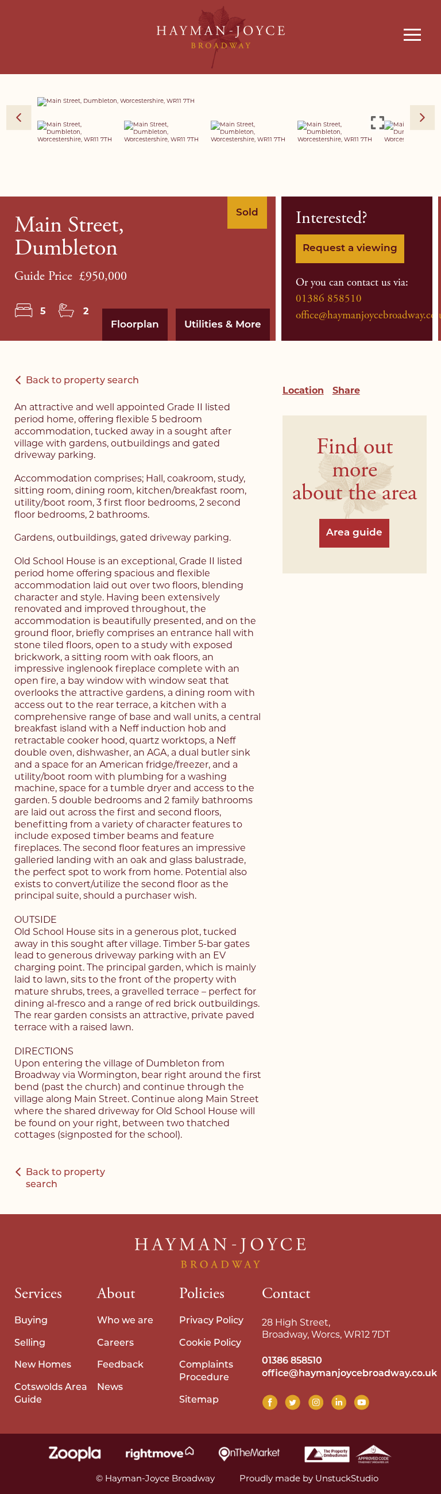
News (110, 1387)
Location (303, 390)
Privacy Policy (211, 1321)
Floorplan (135, 325)
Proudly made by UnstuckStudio (308, 1478)
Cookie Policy (210, 1343)
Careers (115, 1343)
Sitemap (199, 1400)
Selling (29, 1343)
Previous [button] (19, 117)
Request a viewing (350, 248)
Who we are (125, 1321)
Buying (31, 1321)
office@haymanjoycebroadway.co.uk (349, 1374)
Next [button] (422, 117)
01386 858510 (329, 299)
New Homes (42, 1365)
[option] (220, 101)
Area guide (354, 533)
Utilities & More (222, 325)
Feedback (120, 1365)
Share (346, 390)
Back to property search (82, 381)
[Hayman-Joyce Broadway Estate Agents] (220, 37)
